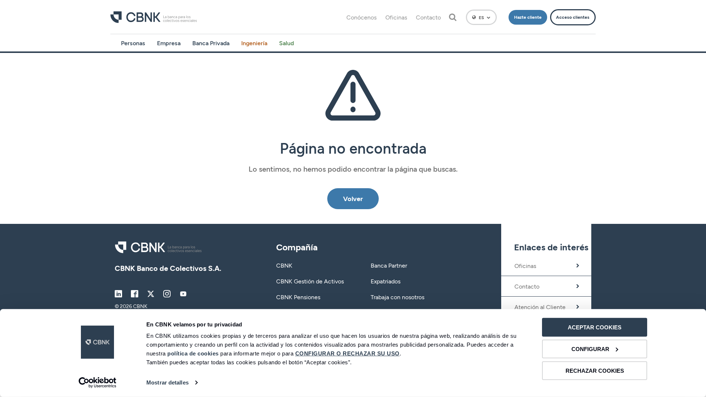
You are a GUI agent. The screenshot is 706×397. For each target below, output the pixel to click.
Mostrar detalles (167, 382)
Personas (133, 42)
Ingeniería (254, 42)
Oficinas (396, 17)
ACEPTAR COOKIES (594, 327)
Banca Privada (210, 42)
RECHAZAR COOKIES (595, 370)
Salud (286, 42)
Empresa (169, 42)
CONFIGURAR (590, 349)
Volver (353, 198)
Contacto (428, 17)
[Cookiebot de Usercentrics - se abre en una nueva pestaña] (97, 382)
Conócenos (361, 17)
